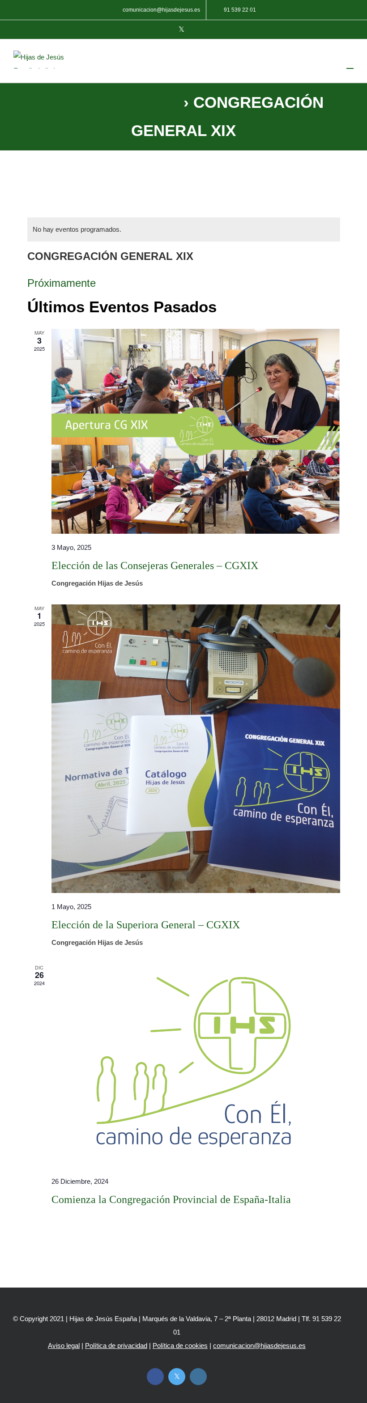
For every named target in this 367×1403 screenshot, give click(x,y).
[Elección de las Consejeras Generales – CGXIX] (195, 431)
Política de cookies (180, 1345)
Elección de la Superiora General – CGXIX (145, 925)
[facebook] (155, 1376)
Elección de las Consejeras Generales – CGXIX (154, 565)
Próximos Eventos (111, 102)
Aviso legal (64, 1345)
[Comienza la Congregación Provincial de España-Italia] (195, 1066)
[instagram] (198, 1376)
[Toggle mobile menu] (350, 64)
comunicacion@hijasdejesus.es (259, 1345)
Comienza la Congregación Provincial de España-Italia (171, 1199)
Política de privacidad (116, 1345)
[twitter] (176, 1376)
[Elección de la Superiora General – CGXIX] (195, 748)
